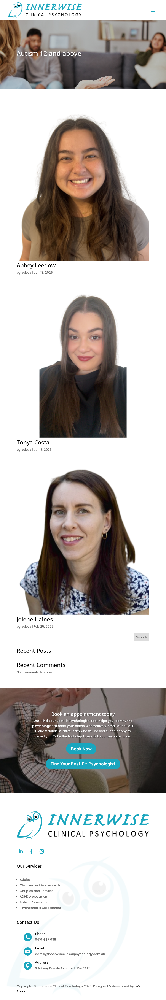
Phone (40, 934)
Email (39, 948)
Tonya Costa (33, 442)
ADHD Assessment (34, 896)
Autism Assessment (35, 902)
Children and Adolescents (40, 885)
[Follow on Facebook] (31, 851)
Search (141, 637)
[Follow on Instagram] (41, 851)
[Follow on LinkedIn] (21, 851)
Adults (25, 880)
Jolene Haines (35, 619)
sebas (26, 272)
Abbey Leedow (36, 265)
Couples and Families (36, 891)
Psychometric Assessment (40, 908)
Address (41, 962)
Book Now (81, 748)
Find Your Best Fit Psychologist (83, 764)
